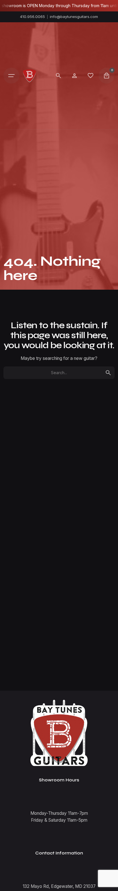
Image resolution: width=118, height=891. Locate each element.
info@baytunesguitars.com (74, 16)
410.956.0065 (32, 16)
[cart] (107, 76)
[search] (108, 372)
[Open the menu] (11, 76)
